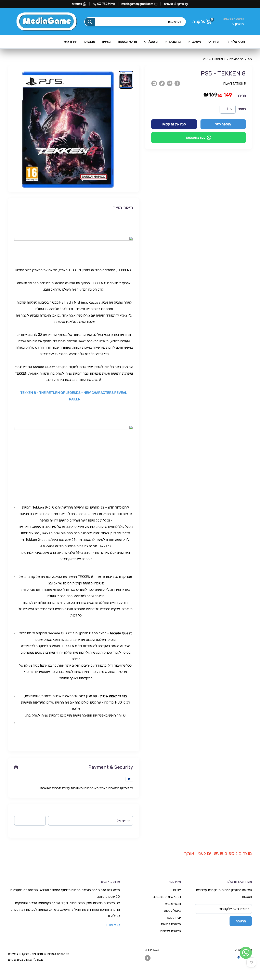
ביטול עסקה (172, 910)
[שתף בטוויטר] (162, 83)
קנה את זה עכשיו (174, 124)
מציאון (106, 42)
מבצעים (89, 42)
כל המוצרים (237, 59)
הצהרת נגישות (171, 924)
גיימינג (196, 42)
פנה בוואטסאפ (195, 137)
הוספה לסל (223, 124)
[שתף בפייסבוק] (177, 83)
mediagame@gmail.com (137, 4)
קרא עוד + (112, 925)
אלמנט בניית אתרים (20, 959)
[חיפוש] (90, 22)
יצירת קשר (70, 42)
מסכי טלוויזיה (235, 42)
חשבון (239, 24)
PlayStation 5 (234, 83)
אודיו (216, 42)
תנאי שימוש (173, 904)
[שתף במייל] (154, 83)
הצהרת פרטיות (170, 931)
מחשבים (175, 42)
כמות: (242, 109)
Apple (153, 42)
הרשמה (241, 921)
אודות (177, 890)
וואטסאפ (77, 4)
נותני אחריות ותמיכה (167, 897)
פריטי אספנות (127, 42)
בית (250, 59)
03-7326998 (106, 4)
